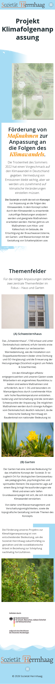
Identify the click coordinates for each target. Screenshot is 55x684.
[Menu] (51, 4)
